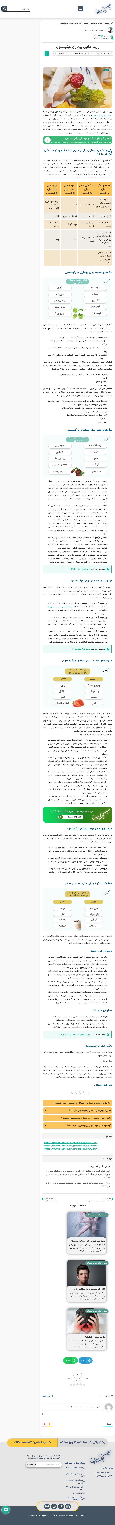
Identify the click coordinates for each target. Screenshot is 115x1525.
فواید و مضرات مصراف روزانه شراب (75, 1034)
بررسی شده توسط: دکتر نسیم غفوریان (93, 30)
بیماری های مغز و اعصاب (93, 23)
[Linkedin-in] (68, 1506)
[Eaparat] (54, 1506)
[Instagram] (47, 1506)
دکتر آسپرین (108, 23)
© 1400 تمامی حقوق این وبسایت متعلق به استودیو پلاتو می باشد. (57, 1515)
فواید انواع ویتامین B (81, 649)
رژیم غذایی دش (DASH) (80, 569)
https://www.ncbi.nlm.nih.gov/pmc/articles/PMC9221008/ (70, 1142)
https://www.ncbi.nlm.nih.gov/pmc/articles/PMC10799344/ (71, 1146)
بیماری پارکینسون (101, 115)
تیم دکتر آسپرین (99, 1166)
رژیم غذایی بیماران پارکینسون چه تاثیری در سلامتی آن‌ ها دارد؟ (85, 53)
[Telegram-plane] (61, 1506)
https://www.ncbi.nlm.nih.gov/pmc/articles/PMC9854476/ (71, 1149)
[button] (80, 8)
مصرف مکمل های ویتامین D (60, 607)
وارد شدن (46, 1396)
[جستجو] (4, 8)
